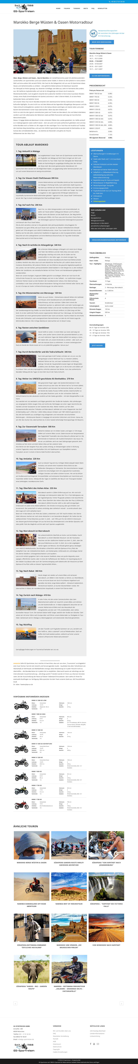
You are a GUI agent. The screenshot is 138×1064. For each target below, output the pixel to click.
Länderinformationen (97, 1033)
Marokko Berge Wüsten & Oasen (31, 863)
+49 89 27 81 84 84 (117, 2)
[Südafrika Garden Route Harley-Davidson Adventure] (69, 845)
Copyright (56, 1049)
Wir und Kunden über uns (62, 1031)
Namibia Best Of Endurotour (69, 904)
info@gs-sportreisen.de (26, 1039)
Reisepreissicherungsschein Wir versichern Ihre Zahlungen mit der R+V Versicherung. (111, 33)
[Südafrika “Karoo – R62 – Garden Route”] (31, 969)
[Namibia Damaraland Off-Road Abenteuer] (31, 886)
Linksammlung (95, 1036)
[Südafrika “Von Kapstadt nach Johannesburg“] (106, 845)
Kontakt (55, 1039)
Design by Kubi (76, 1060)
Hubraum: (61, 703)
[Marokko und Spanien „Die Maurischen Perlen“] (69, 928)
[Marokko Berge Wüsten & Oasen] (31, 845)
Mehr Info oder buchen (101, 42)
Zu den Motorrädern (101, 76)
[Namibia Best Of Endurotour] (69, 886)
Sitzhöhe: (34, 707)
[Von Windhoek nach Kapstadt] (106, 928)
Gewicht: (61, 707)
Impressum (57, 1044)
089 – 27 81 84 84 (25, 1034)
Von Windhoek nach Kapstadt (106, 945)
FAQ (54, 1033)
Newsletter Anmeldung (61, 1036)
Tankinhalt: (34, 709)
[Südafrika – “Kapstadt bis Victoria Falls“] (106, 886)
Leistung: (34, 705)
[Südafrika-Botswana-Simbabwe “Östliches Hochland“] (31, 928)
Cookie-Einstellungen (60, 1052)
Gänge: (61, 705)
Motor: (33, 703)
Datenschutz (57, 1047)
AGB (54, 1041)
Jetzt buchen (97, 345)
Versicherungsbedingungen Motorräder (109, 240)
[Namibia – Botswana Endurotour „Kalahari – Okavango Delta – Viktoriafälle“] (69, 969)
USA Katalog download (97, 1031)
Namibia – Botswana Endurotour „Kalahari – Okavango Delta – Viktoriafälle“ (69, 988)
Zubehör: (61, 722)
